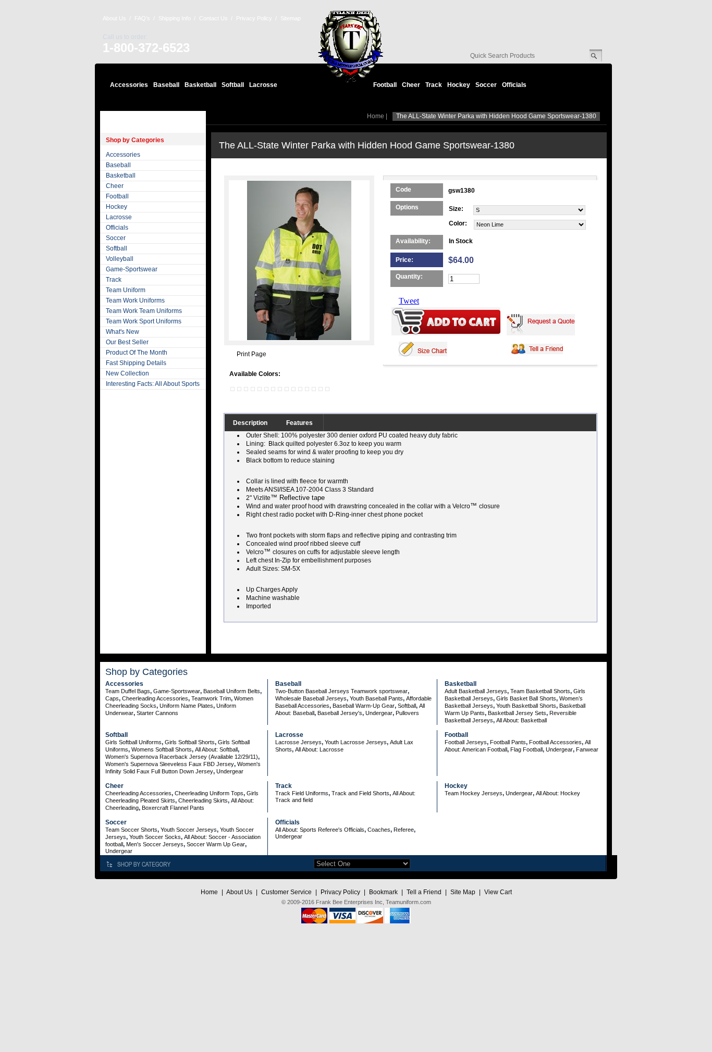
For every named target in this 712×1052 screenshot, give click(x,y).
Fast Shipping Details (136, 363)
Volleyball (119, 258)
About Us (114, 18)
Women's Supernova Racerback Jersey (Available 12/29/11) (181, 757)
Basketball (200, 85)
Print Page (251, 354)
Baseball (166, 85)
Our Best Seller (127, 342)
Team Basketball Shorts (540, 691)
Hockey (458, 85)
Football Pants (508, 742)
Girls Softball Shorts (190, 742)
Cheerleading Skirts (203, 800)
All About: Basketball (521, 720)
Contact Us (213, 18)
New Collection (127, 373)
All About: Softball (216, 749)
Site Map (462, 892)
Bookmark (383, 892)
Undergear (378, 713)
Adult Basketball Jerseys (476, 691)
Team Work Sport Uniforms (143, 321)
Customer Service (286, 892)
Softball (233, 85)
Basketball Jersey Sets (517, 713)
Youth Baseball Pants (376, 698)
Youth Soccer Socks (155, 837)
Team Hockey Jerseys (473, 793)
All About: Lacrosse (319, 749)
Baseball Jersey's (339, 713)
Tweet (409, 300)
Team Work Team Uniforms (144, 311)
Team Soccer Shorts (131, 829)
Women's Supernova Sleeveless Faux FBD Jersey (169, 764)
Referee (404, 829)
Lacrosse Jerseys (298, 742)
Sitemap (290, 18)
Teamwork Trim (211, 698)
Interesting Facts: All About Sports (153, 383)
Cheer (411, 85)
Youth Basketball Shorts (526, 706)
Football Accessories (555, 742)
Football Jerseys (466, 742)
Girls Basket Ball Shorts (526, 698)
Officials (514, 85)
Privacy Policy (254, 18)
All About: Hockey (558, 793)
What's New (122, 331)
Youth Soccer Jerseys (189, 829)
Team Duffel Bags (127, 691)
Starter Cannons (157, 713)
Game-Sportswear (131, 269)
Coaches (378, 829)
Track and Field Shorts (360, 793)
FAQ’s (142, 18)
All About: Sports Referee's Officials (319, 829)
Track (433, 85)
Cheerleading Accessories (155, 698)
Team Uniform (125, 290)
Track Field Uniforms (301, 793)
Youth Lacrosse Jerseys (356, 742)
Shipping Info (174, 18)
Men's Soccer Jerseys (154, 844)
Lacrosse (263, 85)
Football (385, 85)
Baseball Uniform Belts (231, 691)
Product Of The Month (136, 352)
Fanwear (587, 749)
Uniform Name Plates (186, 706)
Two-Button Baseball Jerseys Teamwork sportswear (341, 691)
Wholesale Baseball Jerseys (311, 698)
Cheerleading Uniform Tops (209, 793)
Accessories (129, 85)
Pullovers (407, 713)
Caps (112, 698)
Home (375, 116)
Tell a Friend (424, 892)
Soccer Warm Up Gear (216, 844)
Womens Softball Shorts (161, 749)
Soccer (486, 85)
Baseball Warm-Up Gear (364, 706)
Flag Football (526, 749)
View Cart (498, 892)
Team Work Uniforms (135, 300)
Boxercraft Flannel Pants (173, 808)
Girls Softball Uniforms (133, 742)
